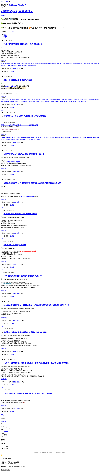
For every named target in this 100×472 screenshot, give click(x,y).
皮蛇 (56, 99)
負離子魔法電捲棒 (35, 139)
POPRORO (9, 137)
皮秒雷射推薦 (40, 101)
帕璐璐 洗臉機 (53, 137)
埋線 (63, 99)
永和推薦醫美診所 (23, 101)
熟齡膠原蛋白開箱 (13, 65)
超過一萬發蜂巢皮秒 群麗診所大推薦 (18, 80)
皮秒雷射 (16, 99)
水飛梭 (33, 99)
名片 (5, 37)
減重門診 (44, 99)
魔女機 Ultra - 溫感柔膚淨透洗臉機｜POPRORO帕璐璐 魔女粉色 (19, 125)
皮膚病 (75, 99)
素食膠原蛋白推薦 (31, 63)
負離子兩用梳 (82, 137)
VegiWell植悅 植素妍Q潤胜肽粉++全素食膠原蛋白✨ (24, 44)
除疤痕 (84, 101)
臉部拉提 (70, 99)
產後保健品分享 (61, 63)
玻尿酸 (2, 99)
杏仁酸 (6, 99)
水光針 (49, 99)
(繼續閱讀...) (4, 60)
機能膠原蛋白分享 (23, 65)
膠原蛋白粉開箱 (5, 63)
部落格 (5, 36)
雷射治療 (76, 101)
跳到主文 (3, 15)
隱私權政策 (58, 452)
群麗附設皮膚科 (14, 101)
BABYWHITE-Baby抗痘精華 (15, 245)
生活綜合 (12, 31)
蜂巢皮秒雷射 (91, 99)
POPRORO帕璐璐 (44, 137)
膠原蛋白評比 (90, 63)
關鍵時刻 (3, 137)
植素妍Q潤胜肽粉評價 (42, 63)
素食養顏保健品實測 (80, 63)
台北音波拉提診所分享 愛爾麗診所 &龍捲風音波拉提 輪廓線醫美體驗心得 (32, 183)
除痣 (80, 101)
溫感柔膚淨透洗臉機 (23, 137)
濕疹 (66, 99)
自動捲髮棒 (96, 137)
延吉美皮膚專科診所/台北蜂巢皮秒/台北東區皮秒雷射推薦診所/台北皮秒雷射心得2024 (37, 305)
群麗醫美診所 (6, 101)
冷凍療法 (66, 101)
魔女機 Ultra (36, 137)
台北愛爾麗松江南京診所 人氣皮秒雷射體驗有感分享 (24, 154)
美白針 (60, 99)
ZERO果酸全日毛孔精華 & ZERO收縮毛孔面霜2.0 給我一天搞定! (29, 394)
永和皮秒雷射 (48, 101)
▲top (2, 73)
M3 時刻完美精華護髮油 (72, 137)
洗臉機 (31, 137)
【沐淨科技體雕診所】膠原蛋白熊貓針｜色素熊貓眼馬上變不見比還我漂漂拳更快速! (36, 363)
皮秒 (12, 99)
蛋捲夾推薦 (90, 137)
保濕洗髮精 (12, 139)
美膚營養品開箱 (32, 65)
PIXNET (39, 452)
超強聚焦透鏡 (56, 101)
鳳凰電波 (28, 99)
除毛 (25, 99)
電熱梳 (17, 139)
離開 (8, 469)
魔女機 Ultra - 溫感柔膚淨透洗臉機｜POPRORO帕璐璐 (25, 116)
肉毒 (10, 99)
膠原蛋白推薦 (13, 63)
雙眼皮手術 (39, 99)
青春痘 (21, 99)
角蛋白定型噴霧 (5, 139)
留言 (18, 68)
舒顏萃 (53, 99)
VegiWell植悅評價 (21, 63)
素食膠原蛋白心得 (70, 63)
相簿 (5, 34)
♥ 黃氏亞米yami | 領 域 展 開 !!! (17, 11)
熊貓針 (62, 101)
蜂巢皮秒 (84, 99)
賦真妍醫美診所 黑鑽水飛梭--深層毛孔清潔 (20, 214)
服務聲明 (64, 452)
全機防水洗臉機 (61, 137)
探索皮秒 (79, 99)
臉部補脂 (71, 101)
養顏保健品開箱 (52, 63)
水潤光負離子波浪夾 (25, 139)
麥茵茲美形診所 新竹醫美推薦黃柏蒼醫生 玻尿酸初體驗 (25, 332)
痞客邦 (14, 68)
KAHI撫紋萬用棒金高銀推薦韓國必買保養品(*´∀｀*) (24, 276)
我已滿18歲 (3, 469)
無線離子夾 (15, 137)
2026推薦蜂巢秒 (32, 101)
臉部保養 (12, 71)
